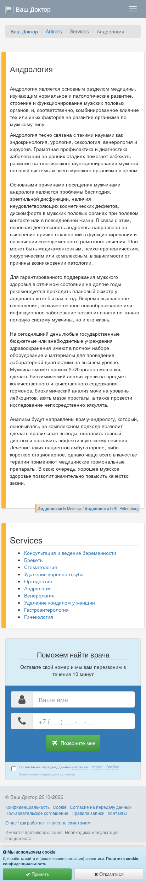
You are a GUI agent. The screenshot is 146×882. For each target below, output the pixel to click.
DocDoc (112, 766)
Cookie (60, 807)
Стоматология (40, 566)
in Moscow (60, 508)
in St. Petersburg (112, 508)
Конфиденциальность (27, 807)
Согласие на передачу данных (100, 807)
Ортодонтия (38, 581)
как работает (33, 822)
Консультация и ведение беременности (70, 552)
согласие (80, 766)
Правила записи (88, 813)
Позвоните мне (77, 742)
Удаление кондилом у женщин (59, 602)
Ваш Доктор (24, 31)
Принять (39, 874)
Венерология (39, 595)
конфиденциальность (24, 863)
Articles (54, 31)
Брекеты (34, 559)
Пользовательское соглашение (36, 813)
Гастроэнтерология (46, 609)
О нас (11, 822)
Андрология (38, 588)
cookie (97, 766)
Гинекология (38, 616)
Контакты (117, 813)
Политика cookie (122, 858)
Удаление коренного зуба (54, 574)
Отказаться (111, 874)
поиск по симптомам (69, 822)
